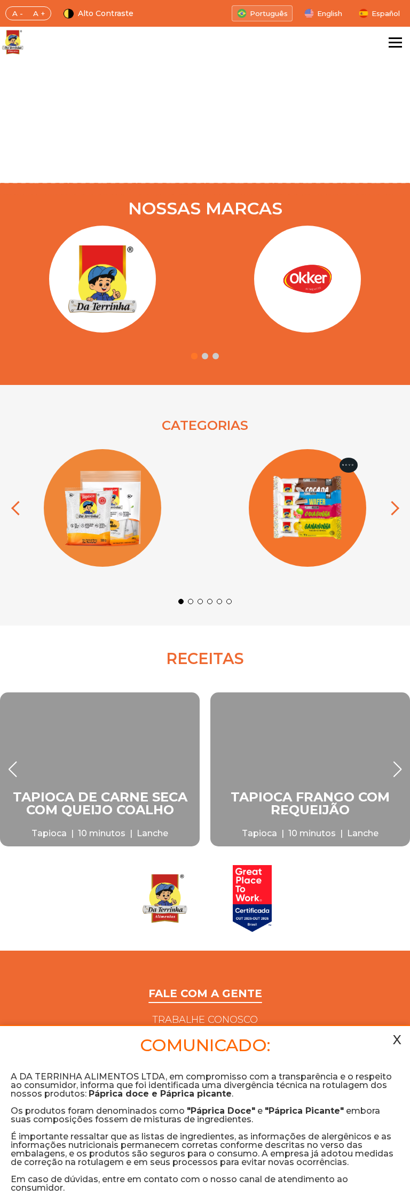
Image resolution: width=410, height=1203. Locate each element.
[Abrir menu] (395, 42)
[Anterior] (18, 508)
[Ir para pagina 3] (215, 356)
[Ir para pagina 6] (229, 601)
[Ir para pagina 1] (194, 356)
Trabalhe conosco (205, 1019)
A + (39, 13)
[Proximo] (392, 508)
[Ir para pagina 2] (205, 356)
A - (17, 13)
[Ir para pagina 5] (219, 601)
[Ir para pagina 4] (209, 601)
